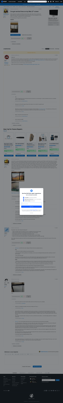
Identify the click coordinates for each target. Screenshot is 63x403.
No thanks (31, 212)
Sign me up (31, 206)
